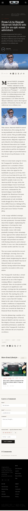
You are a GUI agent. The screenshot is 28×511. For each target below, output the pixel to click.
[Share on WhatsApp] (16, 74)
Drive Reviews (18, 468)
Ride (16, 478)
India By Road (4, 487)
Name (3, 402)
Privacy (17, 496)
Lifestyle (7, 14)
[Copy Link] (21, 74)
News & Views (18, 476)
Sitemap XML (22, 506)
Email (6, 410)
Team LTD (8, 49)
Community (18, 489)
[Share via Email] (24, 74)
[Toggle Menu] (2, 2)
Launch (17, 471)
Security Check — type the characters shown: (11, 429)
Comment (4, 416)
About (16, 487)
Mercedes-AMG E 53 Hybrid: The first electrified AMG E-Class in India (13, 382)
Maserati (4, 342)
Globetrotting (4, 489)
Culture (3, 491)
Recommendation (5, 496)
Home (2, 14)
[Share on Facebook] (11, 74)
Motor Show (18, 473)
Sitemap (17, 506)
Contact (17, 494)
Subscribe (17, 491)
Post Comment (8, 441)
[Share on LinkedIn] (13, 74)
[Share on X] (18, 74)
